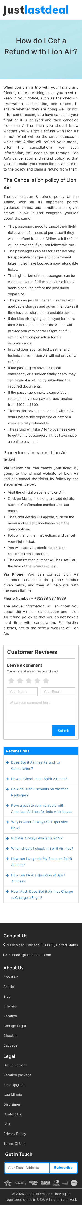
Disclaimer (11, 1104)
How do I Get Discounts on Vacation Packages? (40, 792)
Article (8, 986)
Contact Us (12, 1114)
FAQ (6, 1124)
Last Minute (12, 1094)
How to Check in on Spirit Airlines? (39, 779)
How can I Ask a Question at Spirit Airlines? (38, 878)
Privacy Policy (14, 1134)
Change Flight (14, 1026)
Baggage (10, 1045)
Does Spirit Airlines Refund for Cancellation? (35, 765)
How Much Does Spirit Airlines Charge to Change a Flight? (42, 894)
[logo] (35, 10)
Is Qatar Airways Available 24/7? (37, 838)
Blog (7, 996)
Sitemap (10, 1006)
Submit (63, 731)
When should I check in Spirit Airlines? (42, 848)
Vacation (10, 1016)
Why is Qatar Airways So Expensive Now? (39, 825)
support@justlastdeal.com (29, 955)
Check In (10, 1035)
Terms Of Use (14, 1143)
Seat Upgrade (14, 1085)
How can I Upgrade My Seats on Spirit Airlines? (41, 862)
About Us (10, 977)
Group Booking (15, 1065)
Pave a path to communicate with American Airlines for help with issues (41, 808)
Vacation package (17, 1075)
